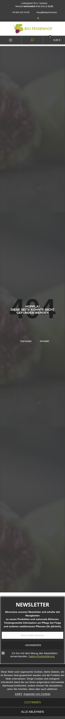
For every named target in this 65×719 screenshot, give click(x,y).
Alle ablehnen (32, 711)
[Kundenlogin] (37, 18)
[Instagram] (30, 18)
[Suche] (32, 40)
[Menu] (10, 40)
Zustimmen (32, 702)
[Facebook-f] (23, 18)
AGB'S (18, 694)
